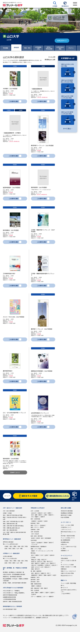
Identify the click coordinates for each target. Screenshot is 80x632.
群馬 (13, 517)
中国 (4, 528)
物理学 (37, 555)
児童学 (47, 592)
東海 (4, 523)
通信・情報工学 (35, 563)
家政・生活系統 (35, 590)
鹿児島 (4, 534)
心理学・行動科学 (48, 515)
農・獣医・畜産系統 (36, 571)
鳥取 (8, 528)
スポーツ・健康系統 (36, 596)
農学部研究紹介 (7, 371)
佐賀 (19, 532)
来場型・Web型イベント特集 (68, 567)
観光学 (51, 542)
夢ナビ (62, 585)
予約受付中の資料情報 (66, 511)
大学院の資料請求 (7, 556)
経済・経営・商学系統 (36, 536)
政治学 (37, 534)
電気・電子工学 (48, 561)
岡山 (11, 528)
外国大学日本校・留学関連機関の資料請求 (14, 574)
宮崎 (17, 532)
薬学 (38, 581)
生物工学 (54, 565)
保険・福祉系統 (35, 588)
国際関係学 (43, 546)
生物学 (46, 555)
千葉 (18, 517)
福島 (21, 515)
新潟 (11, 521)
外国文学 (40, 513)
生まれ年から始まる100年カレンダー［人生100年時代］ (69, 591)
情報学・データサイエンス (38, 551)
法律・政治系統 (35, 531)
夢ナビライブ (64, 587)
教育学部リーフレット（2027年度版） (43, 145)
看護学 (33, 586)
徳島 (11, 530)
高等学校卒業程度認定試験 (10, 595)
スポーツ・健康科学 (48, 596)
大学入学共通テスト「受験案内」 (11, 590)
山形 (18, 515)
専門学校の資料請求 (8, 542)
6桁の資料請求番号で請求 (9, 609)
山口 (18, 528)
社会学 (33, 542)
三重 (16, 523)
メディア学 (50, 551)
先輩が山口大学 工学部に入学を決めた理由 (67, 97)
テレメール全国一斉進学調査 (68, 583)
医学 (38, 577)
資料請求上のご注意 (50, 59)
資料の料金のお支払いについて (68, 532)
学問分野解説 (64, 558)
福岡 (11, 532)
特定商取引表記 (65, 542)
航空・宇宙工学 (42, 559)
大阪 (13, 526)
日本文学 (33, 513)
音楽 (38, 529)
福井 (22, 521)
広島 (16, 528)
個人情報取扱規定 (65, 540)
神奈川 (24, 517)
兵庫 (16, 526)
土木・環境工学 (50, 563)
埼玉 (16, 517)
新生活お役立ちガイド (66, 575)
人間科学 (42, 517)
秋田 (16, 515)
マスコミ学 (34, 544)
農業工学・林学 (45, 573)
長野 (14, 521)
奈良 (18, 526)
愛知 (13, 523)
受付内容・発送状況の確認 (68, 535)
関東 (4, 517)
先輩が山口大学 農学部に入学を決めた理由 (67, 113)
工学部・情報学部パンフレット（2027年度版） (43, 230)
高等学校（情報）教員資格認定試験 (12, 601)
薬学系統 (33, 581)
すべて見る (67, 128)
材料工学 (33, 565)
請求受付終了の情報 (66, 515)
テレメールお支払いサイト (68, 538)
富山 (17, 521)
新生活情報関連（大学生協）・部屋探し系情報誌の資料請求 (15, 579)
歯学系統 (33, 579)
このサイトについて (66, 529)
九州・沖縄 (6, 532)
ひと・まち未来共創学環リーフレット (14, 413)
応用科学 (47, 565)
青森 (8, 515)
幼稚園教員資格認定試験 (9, 597)
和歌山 (22, 526)
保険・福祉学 (44, 588)
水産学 (54, 575)
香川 (8, 530)
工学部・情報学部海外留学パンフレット (42, 274)
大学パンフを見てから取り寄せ (68, 561)
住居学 (52, 592)
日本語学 (40, 521)
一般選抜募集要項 (36, 89)
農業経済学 (34, 575)
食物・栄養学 (34, 592)
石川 (19, 521)
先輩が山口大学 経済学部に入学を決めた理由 (67, 81)
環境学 (46, 542)
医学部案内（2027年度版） (11, 230)
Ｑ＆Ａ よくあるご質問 (67, 525)
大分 (14, 532)
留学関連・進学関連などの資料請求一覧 (13, 572)
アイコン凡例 (51, 57)
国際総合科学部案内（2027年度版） (42, 371)
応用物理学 (41, 565)
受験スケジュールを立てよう (68, 571)
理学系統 (33, 553)
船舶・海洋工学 (35, 569)
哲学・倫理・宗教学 (36, 515)
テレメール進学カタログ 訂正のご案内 (68, 547)
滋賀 (8, 526)
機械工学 (33, 559)
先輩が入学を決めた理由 (67, 573)
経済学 (33, 538)
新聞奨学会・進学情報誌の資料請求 (12, 576)
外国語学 (33, 521)
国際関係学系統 (35, 546)
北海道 (4, 513)
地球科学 (52, 555)
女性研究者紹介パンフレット (40, 413)
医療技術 (38, 586)
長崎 (22, 532)
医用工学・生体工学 (36, 561)
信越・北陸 (6, 521)
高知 (16, 530)
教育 (38, 523)
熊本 (25, 532)
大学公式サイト (62, 41)
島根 (13, 528)
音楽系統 (33, 529)
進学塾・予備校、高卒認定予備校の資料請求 (14, 583)
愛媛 (13, 530)
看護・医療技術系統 (36, 584)
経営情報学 (48, 538)
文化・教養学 (34, 517)
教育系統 (33, 523)
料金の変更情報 (65, 517)
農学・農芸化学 (35, 573)
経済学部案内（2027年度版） (12, 187)
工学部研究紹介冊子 (9, 274)
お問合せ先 (64, 544)
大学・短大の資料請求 (9, 511)
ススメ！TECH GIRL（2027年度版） (14, 317)
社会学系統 (34, 540)
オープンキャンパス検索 (67, 564)
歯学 (38, 579)
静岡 (8, 523)
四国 (4, 530)
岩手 (11, 515)
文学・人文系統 (35, 511)
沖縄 (8, 534)
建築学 (43, 563)
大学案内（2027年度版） (10, 89)
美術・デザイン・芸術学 (37, 527)
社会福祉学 (39, 542)
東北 (4, 515)
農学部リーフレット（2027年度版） (42, 329)
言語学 (46, 521)
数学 (32, 555)
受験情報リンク (65, 550)
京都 (11, 526)
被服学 (42, 592)
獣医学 (40, 575)
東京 (21, 517)
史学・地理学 (47, 513)
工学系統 (33, 557)
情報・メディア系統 (36, 548)
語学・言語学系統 (35, 519)
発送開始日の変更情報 (66, 513)
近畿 (4, 526)
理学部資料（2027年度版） (39, 187)
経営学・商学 (40, 538)
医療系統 (33, 577)
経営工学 (47, 567)
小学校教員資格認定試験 (9, 599)
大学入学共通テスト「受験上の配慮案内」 (14, 593)
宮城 (13, 515)
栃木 (11, 517)
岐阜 (11, 523)
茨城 (8, 517)
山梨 (4, 519)
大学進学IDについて (66, 527)
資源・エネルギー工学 (37, 567)
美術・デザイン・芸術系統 (38, 525)
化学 (41, 555)
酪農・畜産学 (47, 575)
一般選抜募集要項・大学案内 (12, 133)
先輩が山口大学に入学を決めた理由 (67, 65)
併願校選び (64, 569)
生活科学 (33, 594)
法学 (32, 534)
